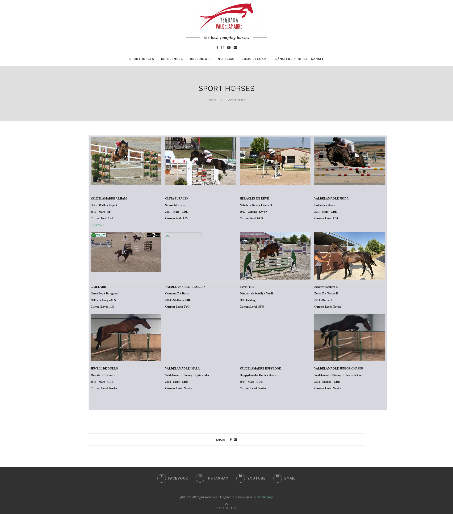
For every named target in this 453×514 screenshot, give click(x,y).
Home (212, 100)
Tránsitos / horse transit (298, 59)
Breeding (198, 59)
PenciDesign (265, 497)
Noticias (226, 59)
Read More (97, 225)
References (172, 59)
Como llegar (253, 59)
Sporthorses (141, 59)
